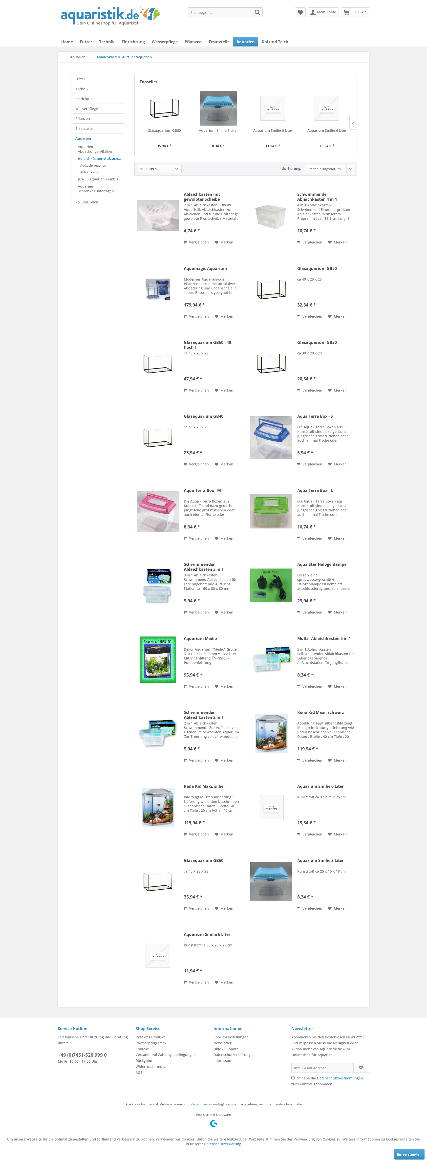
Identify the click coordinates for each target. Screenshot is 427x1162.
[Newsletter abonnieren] (361, 1068)
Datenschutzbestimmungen (340, 1078)
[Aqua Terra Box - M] (158, 511)
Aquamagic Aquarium (205, 268)
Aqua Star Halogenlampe (321, 564)
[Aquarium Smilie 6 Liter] (272, 108)
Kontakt (142, 1049)
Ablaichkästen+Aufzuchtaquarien (101, 158)
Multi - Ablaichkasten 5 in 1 (324, 638)
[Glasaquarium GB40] (158, 437)
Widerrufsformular (151, 1066)
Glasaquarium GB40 (203, 416)
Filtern (151, 168)
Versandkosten (201, 1104)
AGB (139, 1072)
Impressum (223, 1060)
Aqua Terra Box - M (202, 490)
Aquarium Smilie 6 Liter (272, 130)
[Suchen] (257, 12)
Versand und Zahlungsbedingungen (166, 1054)
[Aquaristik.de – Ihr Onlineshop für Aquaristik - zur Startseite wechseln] (110, 16)
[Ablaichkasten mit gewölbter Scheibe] (158, 215)
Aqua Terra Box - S (315, 416)
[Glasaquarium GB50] (271, 289)
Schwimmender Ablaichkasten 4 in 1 (317, 197)
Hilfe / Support (226, 1049)
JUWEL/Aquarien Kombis (98, 179)
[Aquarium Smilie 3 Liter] (218, 108)
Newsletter (223, 1043)
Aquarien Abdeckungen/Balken (95, 149)
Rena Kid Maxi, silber (204, 786)
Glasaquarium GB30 (317, 342)
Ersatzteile (84, 128)
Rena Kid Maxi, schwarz (320, 712)
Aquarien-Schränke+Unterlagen (96, 188)
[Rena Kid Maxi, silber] (158, 807)
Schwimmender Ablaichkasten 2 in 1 (204, 715)
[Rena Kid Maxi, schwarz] (271, 733)
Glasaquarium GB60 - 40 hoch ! (207, 345)
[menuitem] (225, 12)
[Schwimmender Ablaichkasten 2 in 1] (158, 733)
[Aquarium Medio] (158, 659)
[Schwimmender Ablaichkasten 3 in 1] (158, 585)
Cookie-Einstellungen (231, 1037)
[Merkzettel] (300, 12)
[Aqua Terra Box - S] (271, 437)
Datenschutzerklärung (232, 1054)
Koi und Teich (86, 202)
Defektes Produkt (150, 1037)
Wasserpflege (86, 108)
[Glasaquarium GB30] (271, 363)
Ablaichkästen (90, 172)
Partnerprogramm (151, 1043)
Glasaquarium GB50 (317, 268)
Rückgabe (144, 1060)
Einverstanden (409, 1154)
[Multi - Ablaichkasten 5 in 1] (271, 659)
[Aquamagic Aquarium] (158, 289)
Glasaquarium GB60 (164, 130)
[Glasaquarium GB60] (164, 108)
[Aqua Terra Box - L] (271, 511)
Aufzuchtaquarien (93, 165)
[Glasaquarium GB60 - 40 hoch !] (158, 363)
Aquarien (83, 138)
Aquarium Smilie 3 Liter (218, 130)
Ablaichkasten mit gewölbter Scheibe (202, 197)
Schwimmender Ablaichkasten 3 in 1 (204, 567)
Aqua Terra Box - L (315, 490)
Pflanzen (82, 118)
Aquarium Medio (200, 638)
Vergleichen (198, 242)
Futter (80, 79)
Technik (81, 89)
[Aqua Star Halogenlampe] (271, 585)
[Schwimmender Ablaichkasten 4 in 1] (271, 215)
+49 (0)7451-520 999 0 (82, 1055)
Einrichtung (85, 98)
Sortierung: (291, 168)
